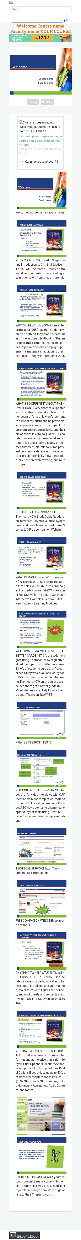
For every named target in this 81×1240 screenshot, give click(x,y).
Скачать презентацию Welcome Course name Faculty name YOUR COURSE (40, 141)
